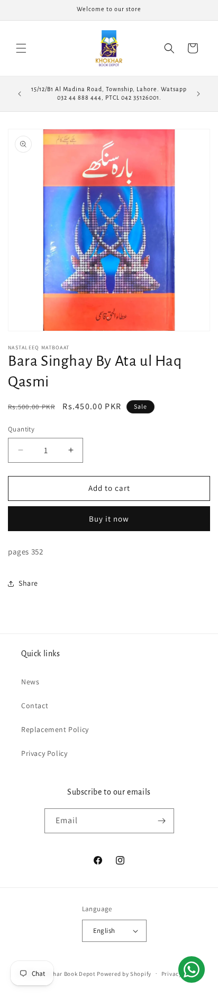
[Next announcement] (198, 93)
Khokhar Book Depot (67, 973)
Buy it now (109, 519)
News (30, 681)
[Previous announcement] (19, 93)
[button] (21, 48)
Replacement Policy (55, 729)
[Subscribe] (162, 820)
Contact (34, 705)
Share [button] (28, 583)
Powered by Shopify (124, 973)
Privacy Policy (44, 753)
